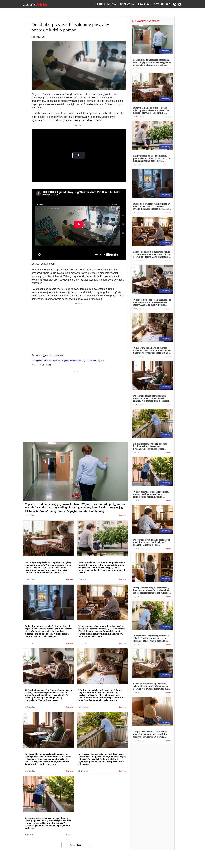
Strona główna (106, 4)
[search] (179, 4)
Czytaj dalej (75, 845)
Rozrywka (127, 4)
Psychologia (162, 4)
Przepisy (143, 4)
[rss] (174, 4)
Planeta (35, 4)
